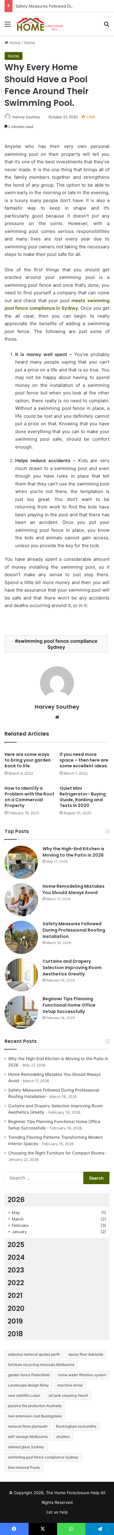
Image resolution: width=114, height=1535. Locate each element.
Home (14, 42)
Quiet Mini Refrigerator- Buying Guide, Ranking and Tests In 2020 (83, 796)
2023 (16, 1270)
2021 (15, 1295)
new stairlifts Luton (24, 1395)
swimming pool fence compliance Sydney (58, 644)
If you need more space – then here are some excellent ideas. (84, 760)
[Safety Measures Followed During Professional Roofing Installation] (21, 937)
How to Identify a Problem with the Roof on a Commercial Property (29, 796)
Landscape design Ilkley (28, 1385)
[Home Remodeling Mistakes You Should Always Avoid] (21, 899)
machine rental (70, 1385)
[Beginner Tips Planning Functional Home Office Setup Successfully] (21, 1012)
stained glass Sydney (26, 1447)
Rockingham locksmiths (76, 1426)
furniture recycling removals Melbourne (41, 1364)
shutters (63, 1436)
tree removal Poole (24, 1467)
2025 (16, 1244)
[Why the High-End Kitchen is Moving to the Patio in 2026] (21, 862)
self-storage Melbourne (28, 1436)
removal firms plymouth (27, 1426)
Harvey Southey (26, 117)
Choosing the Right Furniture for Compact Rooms (56, 1153)
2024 (16, 1257)
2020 (16, 1308)
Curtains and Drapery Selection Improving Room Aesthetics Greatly (72, 967)
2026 (16, 1199)
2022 (16, 1283)
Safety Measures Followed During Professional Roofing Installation (74, 930)
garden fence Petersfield (29, 1375)
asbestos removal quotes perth (34, 1354)
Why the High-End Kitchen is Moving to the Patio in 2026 (73, 852)
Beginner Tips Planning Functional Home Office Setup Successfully (69, 1005)
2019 (15, 1321)
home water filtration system (82, 1375)
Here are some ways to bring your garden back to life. (28, 760)
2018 (15, 1334)
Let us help (57, 1512)
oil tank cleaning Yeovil (68, 1395)
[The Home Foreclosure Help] (39, 24)
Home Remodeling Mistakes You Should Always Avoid (74, 889)
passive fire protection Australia (34, 1405)
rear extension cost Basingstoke (35, 1416)
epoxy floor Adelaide (85, 1354)
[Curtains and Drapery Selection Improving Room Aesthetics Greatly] (21, 974)
